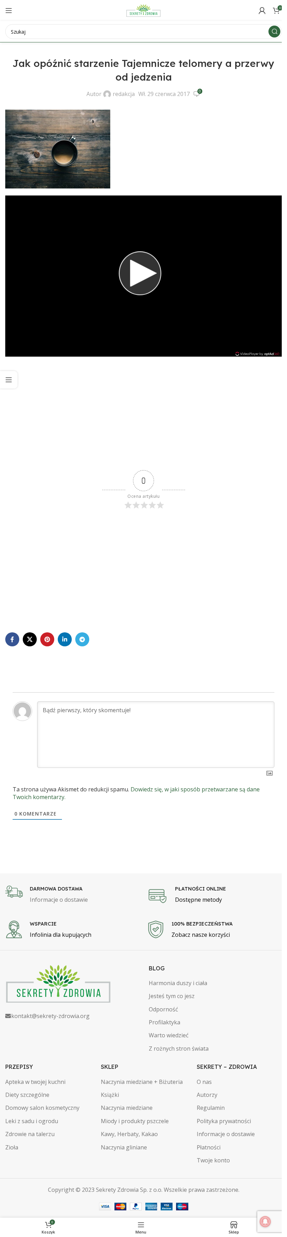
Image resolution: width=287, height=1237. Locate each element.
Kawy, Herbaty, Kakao (129, 1134)
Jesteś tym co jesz (172, 996)
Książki (110, 1095)
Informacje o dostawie (226, 1134)
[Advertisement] (143, 414)
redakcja (124, 94)
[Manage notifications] (265, 1221)
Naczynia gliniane (124, 1147)
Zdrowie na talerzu (30, 1134)
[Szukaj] (274, 31)
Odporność (163, 1009)
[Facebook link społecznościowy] (12, 639)
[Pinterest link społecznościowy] (47, 639)
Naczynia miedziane (127, 1108)
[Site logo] (143, 10)
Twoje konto (213, 1160)
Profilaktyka (164, 1022)
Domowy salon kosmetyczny (42, 1108)
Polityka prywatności (224, 1121)
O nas (204, 1082)
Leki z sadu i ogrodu (31, 1121)
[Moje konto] (262, 11)
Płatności (208, 1147)
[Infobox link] (72, 895)
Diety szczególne (27, 1095)
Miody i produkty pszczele (135, 1121)
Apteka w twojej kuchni (35, 1082)
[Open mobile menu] (9, 11)
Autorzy (207, 1095)
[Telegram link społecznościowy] (82, 639)
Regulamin (211, 1108)
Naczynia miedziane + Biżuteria (142, 1082)
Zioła (11, 1147)
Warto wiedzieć (169, 1035)
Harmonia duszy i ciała (178, 983)
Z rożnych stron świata (179, 1048)
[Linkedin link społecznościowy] (65, 639)
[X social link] (30, 639)
